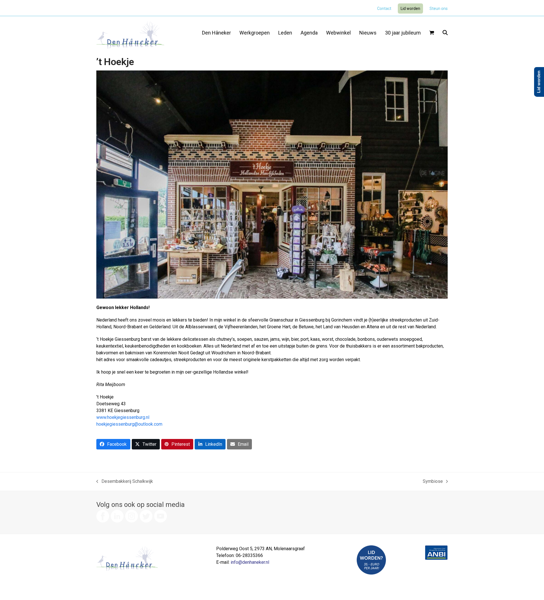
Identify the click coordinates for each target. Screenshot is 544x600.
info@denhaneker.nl (250, 562)
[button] (431, 33)
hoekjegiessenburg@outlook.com (129, 424)
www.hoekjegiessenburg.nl (122, 417)
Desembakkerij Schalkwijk (124, 482)
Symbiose (433, 482)
